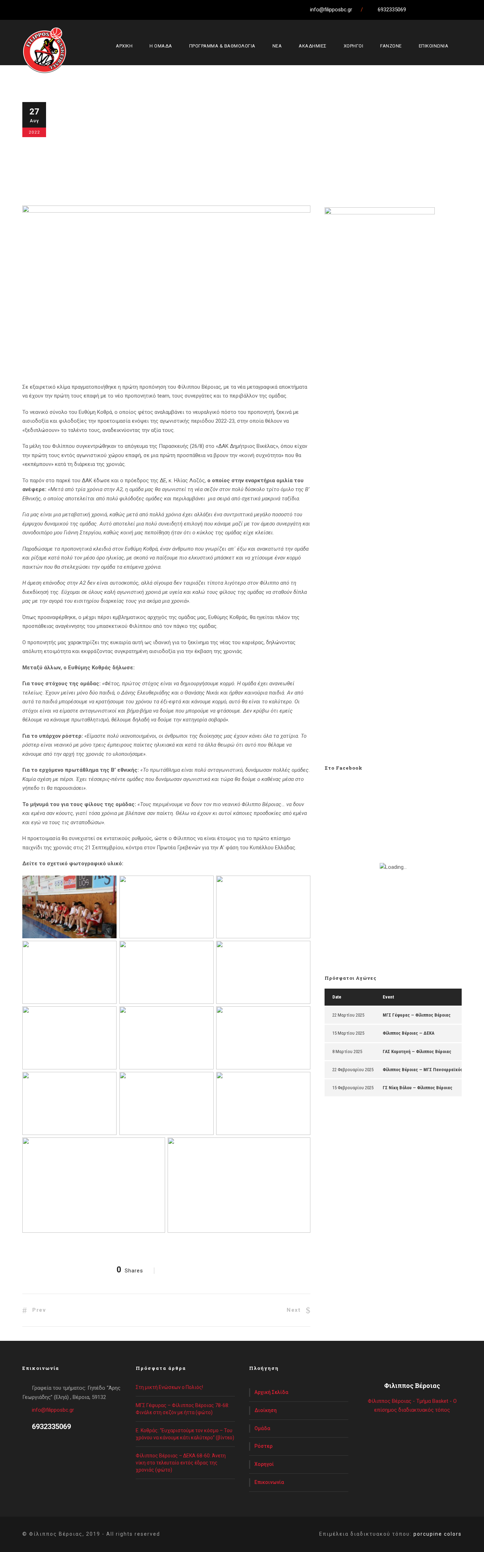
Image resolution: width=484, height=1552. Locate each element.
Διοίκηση (265, 1410)
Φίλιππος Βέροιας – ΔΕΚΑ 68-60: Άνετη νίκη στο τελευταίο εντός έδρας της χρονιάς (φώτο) (181, 1463)
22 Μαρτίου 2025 (348, 1015)
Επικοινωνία (269, 1482)
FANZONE (391, 46)
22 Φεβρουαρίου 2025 (352, 1069)
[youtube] (456, 9)
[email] (417, 9)
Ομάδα (262, 1428)
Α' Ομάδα (140, 149)
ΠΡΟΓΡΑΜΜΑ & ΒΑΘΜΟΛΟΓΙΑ (222, 46)
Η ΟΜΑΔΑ (161, 46)
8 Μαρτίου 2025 (347, 1051)
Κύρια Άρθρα (169, 149)
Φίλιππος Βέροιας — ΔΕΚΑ (408, 1033)
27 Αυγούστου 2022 (89, 149)
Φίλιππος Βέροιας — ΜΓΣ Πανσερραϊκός (423, 1069)
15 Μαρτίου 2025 (348, 1033)
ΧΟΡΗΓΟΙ (354, 46)
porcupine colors (437, 1534)
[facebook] (430, 9)
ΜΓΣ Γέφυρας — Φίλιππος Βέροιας (417, 1015)
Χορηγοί (264, 1464)
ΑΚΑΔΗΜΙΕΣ (313, 46)
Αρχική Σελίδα (271, 1392)
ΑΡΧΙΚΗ (124, 46)
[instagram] (469, 9)
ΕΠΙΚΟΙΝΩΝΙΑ (434, 46)
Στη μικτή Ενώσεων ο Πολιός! (169, 1387)
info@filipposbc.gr (53, 1410)
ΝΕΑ (277, 46)
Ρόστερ (263, 1446)
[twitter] (443, 9)
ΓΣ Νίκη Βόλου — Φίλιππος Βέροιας (417, 1087)
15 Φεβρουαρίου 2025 (352, 1087)
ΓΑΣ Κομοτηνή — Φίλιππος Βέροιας (417, 1051)
